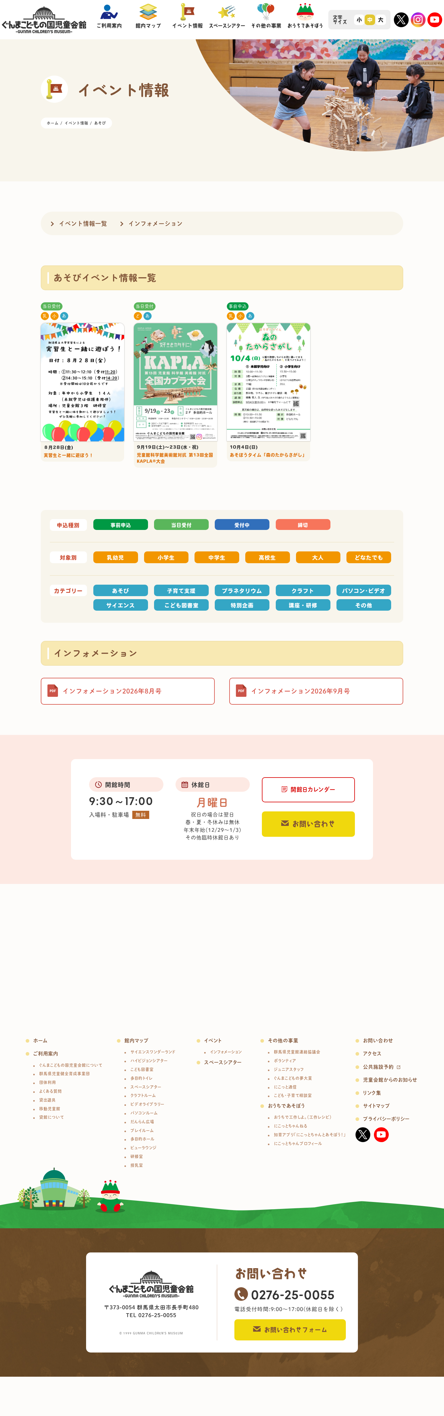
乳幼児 (115, 557)
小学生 (166, 557)
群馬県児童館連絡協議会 (297, 1052)
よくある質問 (50, 1091)
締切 (303, 525)
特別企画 (242, 605)
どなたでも (369, 557)
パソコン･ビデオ (363, 590)
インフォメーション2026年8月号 (112, 691)
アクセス (372, 1053)
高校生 (267, 557)
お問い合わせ (314, 823)
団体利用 (47, 1082)
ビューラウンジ (143, 1148)
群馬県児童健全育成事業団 (64, 1074)
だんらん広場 (142, 1122)
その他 (363, 605)
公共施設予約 (378, 1066)
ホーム (40, 1040)
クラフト (302, 590)
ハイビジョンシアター (149, 1061)
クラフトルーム (143, 1095)
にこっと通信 (285, 1087)
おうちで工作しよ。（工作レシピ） (303, 1117)
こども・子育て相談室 (293, 1095)
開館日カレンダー (313, 789)
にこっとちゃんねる (290, 1126)
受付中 (242, 525)
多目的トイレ (141, 1078)
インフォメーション (155, 223)
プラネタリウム (242, 590)
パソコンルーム (144, 1113)
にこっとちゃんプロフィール (298, 1143)
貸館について (51, 1117)
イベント (213, 1040)
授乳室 (136, 1165)
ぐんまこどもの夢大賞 (293, 1078)
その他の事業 (283, 1040)
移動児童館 (49, 1109)
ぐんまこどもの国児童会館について (70, 1065)
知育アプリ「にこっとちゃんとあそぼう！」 (310, 1135)
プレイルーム (142, 1130)
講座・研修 (303, 605)
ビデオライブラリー (147, 1104)
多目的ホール (142, 1139)
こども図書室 (181, 605)
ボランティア (285, 1061)
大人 (318, 557)
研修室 (136, 1156)
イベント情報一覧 (83, 223)
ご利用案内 (45, 1053)
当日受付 (52, 306)
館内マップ (136, 1040)
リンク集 (372, 1092)
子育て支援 (181, 590)
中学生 (217, 557)
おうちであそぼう (286, 1105)
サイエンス (120, 605)
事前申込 (238, 306)
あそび (120, 590)
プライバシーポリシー (386, 1118)
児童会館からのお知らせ (390, 1079)
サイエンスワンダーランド (152, 1052)
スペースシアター (145, 1087)
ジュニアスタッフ (289, 1069)
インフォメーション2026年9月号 (300, 691)
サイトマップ (376, 1105)
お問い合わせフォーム (295, 1330)
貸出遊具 (47, 1100)
